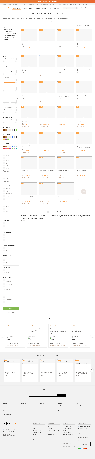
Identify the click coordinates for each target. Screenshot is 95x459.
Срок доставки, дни (8, 117)
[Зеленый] (16, 130)
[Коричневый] (6, 130)
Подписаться (62, 395)
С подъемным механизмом (27, 410)
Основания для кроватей (10, 52)
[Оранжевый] (8, 148)
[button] (28, 40)
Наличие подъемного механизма (8, 219)
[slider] (3, 61)
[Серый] (12, 130)
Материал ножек (7, 203)
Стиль (4, 294)
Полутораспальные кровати (9, 38)
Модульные (79, 407)
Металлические (38, 21)
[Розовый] (6, 148)
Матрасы (37, 8)
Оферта (35, 438)
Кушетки (5, 409)
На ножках (45, 21)
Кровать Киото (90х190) (12, 345)
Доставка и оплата (23, 4)
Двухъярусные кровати (9, 41)
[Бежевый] (10, 130)
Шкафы (44, 8)
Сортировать (87, 25)
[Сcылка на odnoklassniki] (66, 446)
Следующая (63, 212)
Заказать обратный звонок (65, 4)
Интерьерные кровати (9, 25)
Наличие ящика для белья (9, 245)
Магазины (50, 428)
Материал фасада (7, 175)
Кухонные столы (80, 409)
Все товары (17, 8)
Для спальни (61, 410)
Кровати (31, 8)
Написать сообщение (84, 444)
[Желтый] (4, 139)
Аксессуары (7, 47)
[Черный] (14, 130)
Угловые (5, 407)
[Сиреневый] (14, 148)
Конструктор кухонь (81, 410)
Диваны (25, 8)
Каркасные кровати (9, 27)
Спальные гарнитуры (9, 22)
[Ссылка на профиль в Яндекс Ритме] (74, 446)
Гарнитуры (79, 405)
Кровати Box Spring (8, 29)
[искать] (76, 8)
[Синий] (12, 137)
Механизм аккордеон (8, 412)
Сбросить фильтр (11, 312)
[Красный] (4, 148)
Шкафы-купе (61, 405)
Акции (38, 4)
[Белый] (8, 130)
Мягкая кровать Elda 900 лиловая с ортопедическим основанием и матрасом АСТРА (80, 345)
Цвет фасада (6, 127)
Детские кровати (8, 31)
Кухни (49, 8)
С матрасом (30, 21)
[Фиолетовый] (6, 139)
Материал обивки (7, 185)
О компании (15, 4)
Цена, (5, 56)
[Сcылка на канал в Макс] (69, 446)
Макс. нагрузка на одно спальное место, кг (9, 231)
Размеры (5, 66)
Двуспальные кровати (9, 35)
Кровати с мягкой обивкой (10, 43)
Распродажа (56, 8)
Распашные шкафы (62, 407)
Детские (42, 409)
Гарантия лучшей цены (53, 430)
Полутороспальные (26, 407)
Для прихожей (61, 409)
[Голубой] (14, 146)
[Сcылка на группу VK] (64, 446)
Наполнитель (6, 267)
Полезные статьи (44, 4)
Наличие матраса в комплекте (8, 256)
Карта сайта (51, 434)
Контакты (51, 4)
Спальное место (7, 96)
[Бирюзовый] (16, 148)
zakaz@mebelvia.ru (67, 432)
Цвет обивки (6, 143)
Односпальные (25, 405)
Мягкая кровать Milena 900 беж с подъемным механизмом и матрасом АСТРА (58, 345)
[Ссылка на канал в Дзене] (71, 446)
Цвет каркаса (6, 134)
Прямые (5, 405)
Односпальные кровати (10, 33)
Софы (4, 410)
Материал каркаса (7, 152)
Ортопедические (7, 414)
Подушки (6, 50)
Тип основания (7, 277)
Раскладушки (7, 45)
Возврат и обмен (32, 4)
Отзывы (35, 439)
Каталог (35, 426)
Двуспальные (24, 409)
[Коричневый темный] (4, 130)
